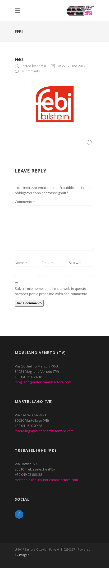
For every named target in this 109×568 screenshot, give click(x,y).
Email (47, 262)
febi (19, 59)
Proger (24, 555)
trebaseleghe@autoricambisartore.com (46, 479)
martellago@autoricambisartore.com (44, 431)
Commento (25, 201)
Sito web (76, 262)
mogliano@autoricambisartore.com (43, 382)
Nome (21, 262)
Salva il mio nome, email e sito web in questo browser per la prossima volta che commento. (51, 291)
